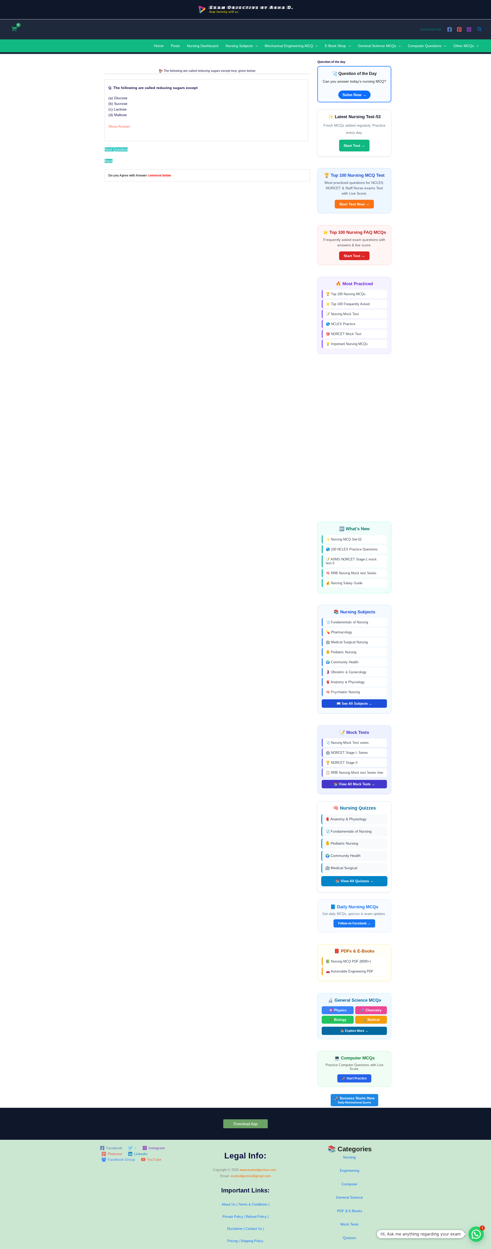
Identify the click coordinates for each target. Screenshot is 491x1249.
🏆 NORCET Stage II (342, 763)
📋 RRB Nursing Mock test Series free (354, 773)
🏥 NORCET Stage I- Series (347, 753)
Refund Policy (256, 1217)
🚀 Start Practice (354, 1078)
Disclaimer (235, 1229)
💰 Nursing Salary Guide (344, 583)
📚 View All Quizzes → (354, 881)
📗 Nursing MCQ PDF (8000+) (348, 961)
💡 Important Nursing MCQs (347, 344)
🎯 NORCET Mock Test (343, 334)
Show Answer (119, 126)
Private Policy (232, 1217)
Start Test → (354, 145)
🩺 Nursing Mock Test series (347, 743)
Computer (349, 1184)
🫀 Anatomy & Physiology (345, 682)
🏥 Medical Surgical (341, 868)
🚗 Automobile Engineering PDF (349, 971)
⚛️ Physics (338, 1010)
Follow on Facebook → (354, 923)
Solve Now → (354, 95)
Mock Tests (349, 1224)
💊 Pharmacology (339, 632)
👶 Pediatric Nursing (341, 652)
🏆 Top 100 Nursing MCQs (345, 294)
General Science (349, 1197)
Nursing (349, 1157)
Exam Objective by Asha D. (251, 7)
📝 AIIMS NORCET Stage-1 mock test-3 (351, 561)
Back (109, 161)
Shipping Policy (251, 1241)
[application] (255, 45)
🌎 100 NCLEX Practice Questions (352, 549)
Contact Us (254, 1229)
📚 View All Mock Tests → (354, 784)
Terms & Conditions (252, 1204)
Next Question (116, 149)
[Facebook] (449, 29)
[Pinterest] (459, 29)
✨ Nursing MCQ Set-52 (344, 539)
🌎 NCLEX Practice (340, 324)
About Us (229, 1204)
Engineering (349, 1170)
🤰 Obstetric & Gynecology (346, 672)
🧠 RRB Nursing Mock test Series (351, 573)
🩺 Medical (371, 1020)
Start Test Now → (354, 204)
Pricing (232, 1241)
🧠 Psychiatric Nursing (343, 692)
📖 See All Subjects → (354, 703)
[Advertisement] (354, 438)
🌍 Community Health (342, 662)
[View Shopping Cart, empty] (14, 29)
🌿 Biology (337, 1020)
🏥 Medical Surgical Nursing (347, 642)
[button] (479, 29)
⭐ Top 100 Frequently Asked (348, 304)
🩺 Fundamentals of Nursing (347, 622)
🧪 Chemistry (371, 1010)
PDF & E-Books (349, 1211)
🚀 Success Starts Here (354, 1100)
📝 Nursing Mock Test (342, 314)
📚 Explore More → (354, 1031)
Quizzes (349, 1238)
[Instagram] (469, 29)
